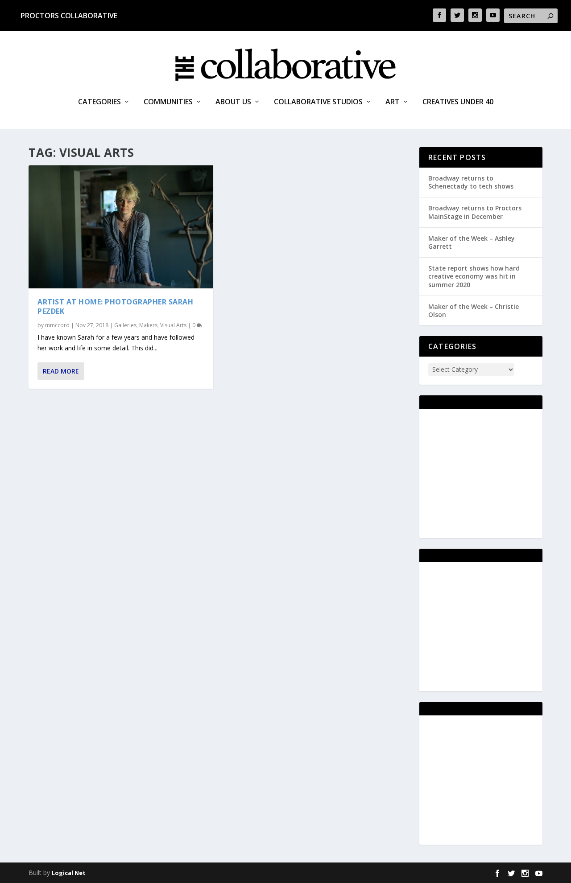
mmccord (57, 325)
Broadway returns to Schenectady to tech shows (470, 182)
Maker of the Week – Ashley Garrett (471, 242)
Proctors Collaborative (69, 16)
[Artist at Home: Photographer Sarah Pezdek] (121, 226)
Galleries (125, 325)
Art (392, 102)
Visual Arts (173, 325)
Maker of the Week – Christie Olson (473, 310)
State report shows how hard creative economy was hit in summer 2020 (474, 276)
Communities (168, 102)
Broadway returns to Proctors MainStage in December (474, 212)
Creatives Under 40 (457, 102)
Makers (148, 325)
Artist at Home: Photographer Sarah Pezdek (115, 306)
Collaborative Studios (318, 102)
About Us (233, 102)
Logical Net (69, 873)
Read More (61, 371)
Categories (99, 102)
